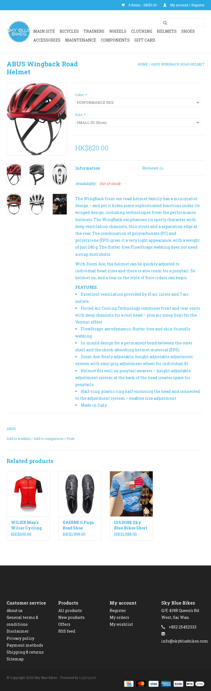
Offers (64, 624)
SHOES (188, 31)
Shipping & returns (25, 652)
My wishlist (121, 624)
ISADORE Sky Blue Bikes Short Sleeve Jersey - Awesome (130, 525)
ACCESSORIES (46, 40)
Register (118, 610)
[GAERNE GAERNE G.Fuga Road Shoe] (80, 493)
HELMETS (167, 31)
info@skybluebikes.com (184, 641)
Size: (80, 114)
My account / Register (186, 5)
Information (87, 168)
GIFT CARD (144, 40)
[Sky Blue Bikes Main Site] (19, 32)
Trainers (94, 31)
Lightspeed (87, 677)
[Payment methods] (128, 683)
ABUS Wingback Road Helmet (177, 64)
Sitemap (15, 659)
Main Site (44, 31)
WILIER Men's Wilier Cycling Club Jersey (26, 525)
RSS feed (66, 631)
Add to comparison (49, 438)
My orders (119, 617)
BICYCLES (69, 31)
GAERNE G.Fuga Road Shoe (78, 525)
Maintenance (80, 40)
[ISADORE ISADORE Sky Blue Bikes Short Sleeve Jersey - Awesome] (131, 493)
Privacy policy (20, 638)
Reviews (152, 168)
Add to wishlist (18, 438)
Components (115, 40)
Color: (81, 95)
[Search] (163, 23)
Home (143, 64)
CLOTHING (141, 31)
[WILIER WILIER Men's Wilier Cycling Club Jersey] (28, 493)
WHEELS (117, 31)
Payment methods (25, 645)
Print (70, 438)
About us (15, 610)
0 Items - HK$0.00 (143, 5)
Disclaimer (18, 631)
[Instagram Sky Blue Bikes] (110, 578)
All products (70, 610)
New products (71, 617)
